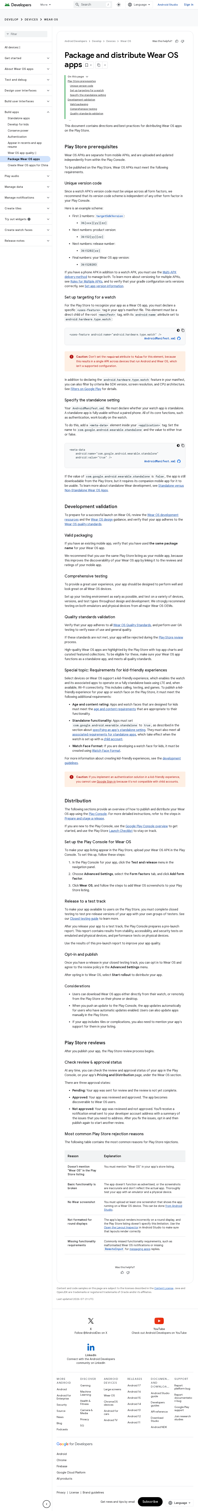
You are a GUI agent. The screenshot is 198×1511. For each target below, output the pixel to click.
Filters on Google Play (86, 389)
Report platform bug (182, 1387)
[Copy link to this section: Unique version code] (105, 183)
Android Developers (76, 41)
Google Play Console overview (146, 826)
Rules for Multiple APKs (86, 282)
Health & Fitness (85, 1402)
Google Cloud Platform (71, 1472)
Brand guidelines (93, 1492)
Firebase (62, 1466)
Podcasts (62, 1429)
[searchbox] (26, 34)
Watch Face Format (106, 751)
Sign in (188, 4)
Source (61, 1411)
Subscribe (150, 1502)
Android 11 (133, 1422)
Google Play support (181, 1408)
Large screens (112, 1389)
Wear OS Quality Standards (132, 625)
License (74, 1492)
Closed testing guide (84, 919)
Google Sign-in (106, 781)
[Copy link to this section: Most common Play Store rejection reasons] (147, 1134)
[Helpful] (177, 41)
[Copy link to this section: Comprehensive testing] (111, 576)
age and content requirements (115, 709)
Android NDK (159, 1427)
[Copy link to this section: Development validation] (121, 507)
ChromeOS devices (111, 1403)
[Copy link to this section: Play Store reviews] (109, 1043)
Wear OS (51, 19)
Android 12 (134, 1416)
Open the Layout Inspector (121, 1227)
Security (62, 1404)
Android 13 (134, 1410)
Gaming (85, 1385)
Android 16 (134, 1391)
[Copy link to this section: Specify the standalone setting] (123, 400)
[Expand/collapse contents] (87, 76)
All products (64, 1478)
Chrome (62, 1460)
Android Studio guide (160, 1394)
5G (82, 1425)
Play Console (98, 814)
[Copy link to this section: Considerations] (94, 986)
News (60, 1417)
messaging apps (140, 1249)
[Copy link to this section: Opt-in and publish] (101, 954)
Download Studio (157, 1419)
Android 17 (134, 1385)
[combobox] (92, 4)
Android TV (111, 1420)
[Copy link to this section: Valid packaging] (96, 535)
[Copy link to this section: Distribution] (95, 801)
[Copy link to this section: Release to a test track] (109, 901)
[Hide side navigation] (46, 1504)
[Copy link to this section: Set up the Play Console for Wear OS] (135, 842)
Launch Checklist (121, 831)
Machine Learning (85, 1393)
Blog (59, 1423)
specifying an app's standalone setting (119, 730)
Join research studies (182, 1418)
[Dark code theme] (178, 330)
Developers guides (158, 1404)
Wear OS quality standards (83, 524)
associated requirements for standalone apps (104, 735)
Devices (31, 19)
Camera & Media (86, 1411)
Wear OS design (102, 520)
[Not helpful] (182, 41)
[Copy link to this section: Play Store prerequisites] (121, 147)
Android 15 (134, 1397)
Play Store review (171, 637)
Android (62, 1389)
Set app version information (104, 286)
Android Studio (168, 4)
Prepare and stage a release (84, 819)
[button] (23, 58)
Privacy (84, 1419)
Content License (163, 1288)
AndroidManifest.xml (160, 338)
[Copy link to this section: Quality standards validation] (119, 617)
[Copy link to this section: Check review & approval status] (126, 1062)
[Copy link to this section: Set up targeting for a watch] (119, 297)
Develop (12, 19)
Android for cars (111, 1412)
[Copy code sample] (183, 330)
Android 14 (134, 1404)
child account (113, 739)
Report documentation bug (183, 1398)
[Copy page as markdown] (99, 65)
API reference (159, 1411)
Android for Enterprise (64, 1397)
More (44, 4)
